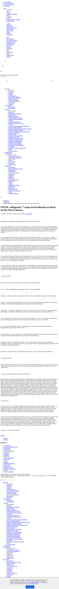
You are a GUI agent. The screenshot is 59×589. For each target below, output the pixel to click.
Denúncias (11, 112)
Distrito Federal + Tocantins (13, 19)
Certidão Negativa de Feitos (15, 117)
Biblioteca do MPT (13, 189)
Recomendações (12, 134)
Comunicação (8, 153)
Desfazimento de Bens (13, 185)
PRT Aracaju (11, 106)
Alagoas (9, 12)
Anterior (6, 438)
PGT (8, 11)
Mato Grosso (10, 26)
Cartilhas (10, 184)
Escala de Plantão (12, 151)
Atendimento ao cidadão (14, 156)
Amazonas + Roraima (12, 14)
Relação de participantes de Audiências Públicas (20, 128)
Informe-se (8, 166)
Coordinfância (11, 167)
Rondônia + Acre (11, 43)
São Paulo (9, 45)
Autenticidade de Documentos (15, 119)
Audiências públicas (13, 193)
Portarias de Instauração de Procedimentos (18, 126)
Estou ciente (30, 587)
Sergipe (8, 47)
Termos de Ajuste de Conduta (15, 135)
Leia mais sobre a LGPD (32, 583)
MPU (5, 8)
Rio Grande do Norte (12, 40)
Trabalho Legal (12, 164)
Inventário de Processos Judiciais (16, 145)
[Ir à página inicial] (29, 83)
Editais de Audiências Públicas (15, 130)
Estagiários (11, 177)
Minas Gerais (10, 29)
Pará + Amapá (10, 30)
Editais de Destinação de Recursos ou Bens (18, 131)
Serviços (7, 109)
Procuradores (11, 102)
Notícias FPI (11, 181)
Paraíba (8, 32)
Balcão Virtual (11, 115)
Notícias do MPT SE (13, 179)
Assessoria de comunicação (15, 157)
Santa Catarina (10, 44)
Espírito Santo (10, 21)
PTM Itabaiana (12, 108)
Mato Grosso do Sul (12, 28)
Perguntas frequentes (13, 100)
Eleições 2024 (11, 171)
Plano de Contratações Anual (15, 168)
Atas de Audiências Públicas (15, 127)
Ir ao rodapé (7, 6)
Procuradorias (8, 105)
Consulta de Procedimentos (15, 142)
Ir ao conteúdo (7, 2)
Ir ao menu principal (8, 3)
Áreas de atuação (12, 95)
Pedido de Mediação (13, 116)
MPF (8, 50)
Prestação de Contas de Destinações (17, 148)
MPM (8, 54)
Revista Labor (11, 186)
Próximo (6, 439)
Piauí (8, 37)
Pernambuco (10, 34)
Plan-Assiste (11, 188)
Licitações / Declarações (14, 190)
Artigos (10, 182)
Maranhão (9, 25)
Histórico (10, 93)
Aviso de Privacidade (33, 582)
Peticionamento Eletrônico (14, 113)
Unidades (10, 94)
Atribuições (11, 91)
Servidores (11, 104)
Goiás (8, 23)
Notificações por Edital (14, 137)
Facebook (10, 160)
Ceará (8, 18)
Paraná (8, 33)
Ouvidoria (10, 120)
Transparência (8, 152)
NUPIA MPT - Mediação (14, 97)
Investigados (11, 146)
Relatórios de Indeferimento (15, 141)
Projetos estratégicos (13, 98)
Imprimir (3, 435)
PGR (8, 51)
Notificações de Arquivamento (15, 138)
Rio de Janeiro (10, 39)
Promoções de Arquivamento (15, 140)
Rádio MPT (11, 163)
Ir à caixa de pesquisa (9, 4)
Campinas (9, 17)
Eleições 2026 (11, 170)
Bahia (8, 15)
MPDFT (9, 56)
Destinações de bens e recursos (15, 123)
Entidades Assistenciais (14, 133)
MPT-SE (7, 89)
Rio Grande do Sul (11, 41)
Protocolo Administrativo (14, 122)
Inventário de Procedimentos (15, 144)
